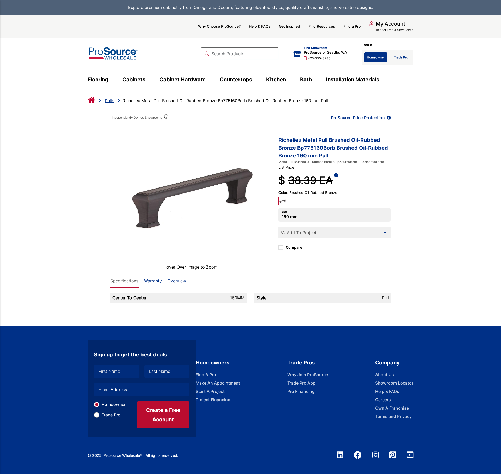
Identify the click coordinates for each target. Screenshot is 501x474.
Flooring (98, 79)
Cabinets (133, 79)
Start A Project (210, 391)
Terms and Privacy (393, 416)
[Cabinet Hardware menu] (208, 80)
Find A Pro (206, 374)
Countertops (236, 79)
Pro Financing (301, 391)
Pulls (109, 100)
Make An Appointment (218, 383)
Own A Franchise (392, 408)
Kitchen (276, 79)
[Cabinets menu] (148, 80)
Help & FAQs (260, 26)
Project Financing (213, 399)
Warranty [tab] (153, 280)
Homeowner (114, 404)
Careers (383, 399)
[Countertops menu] (255, 80)
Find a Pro (352, 26)
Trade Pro (111, 414)
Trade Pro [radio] (401, 57)
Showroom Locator (394, 383)
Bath (306, 79)
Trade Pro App (301, 383)
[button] (387, 24)
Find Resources (321, 26)
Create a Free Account (163, 415)
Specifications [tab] (124, 280)
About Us (384, 374)
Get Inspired (289, 26)
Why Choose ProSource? (219, 26)
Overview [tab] (177, 280)
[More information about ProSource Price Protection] (388, 117)
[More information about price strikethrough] (336, 180)
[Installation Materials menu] (382, 80)
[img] (166, 117)
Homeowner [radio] (376, 57)
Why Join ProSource (307, 374)
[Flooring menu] (111, 80)
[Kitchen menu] (289, 80)
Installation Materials (352, 79)
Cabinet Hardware (182, 79)
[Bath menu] (315, 80)
